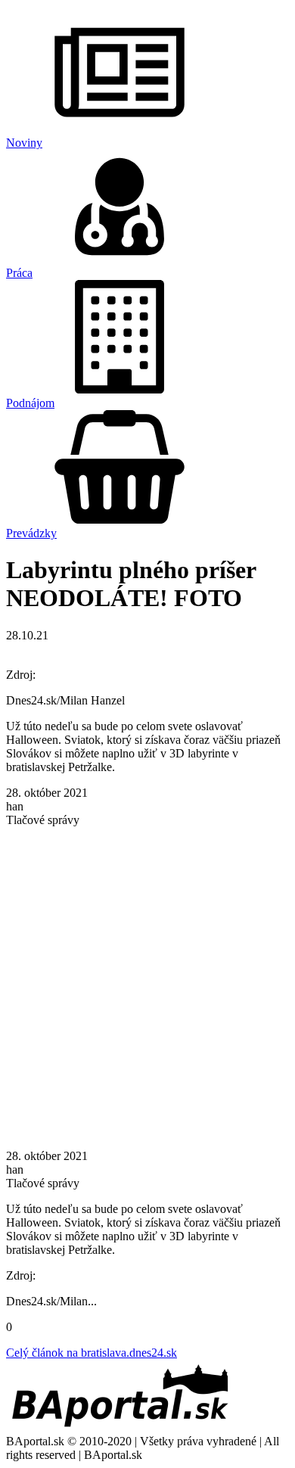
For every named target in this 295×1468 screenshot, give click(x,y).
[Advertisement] (147, 986)
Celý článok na (91, 1352)
